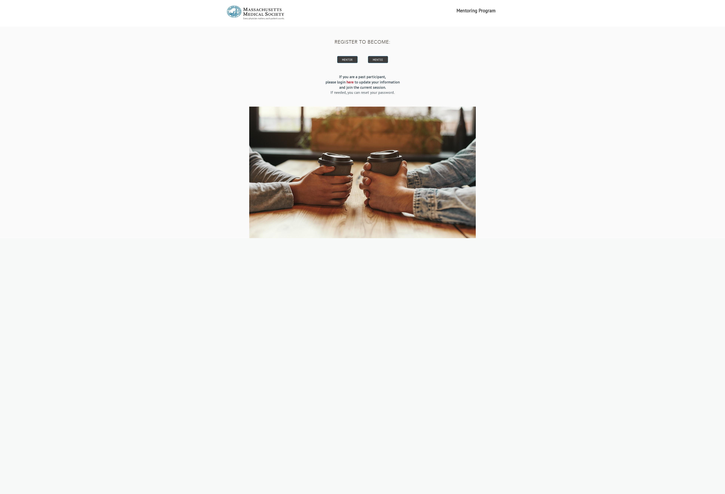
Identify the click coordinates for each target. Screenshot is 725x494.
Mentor (347, 60)
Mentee (378, 60)
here (350, 82)
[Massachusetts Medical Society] (256, 14)
